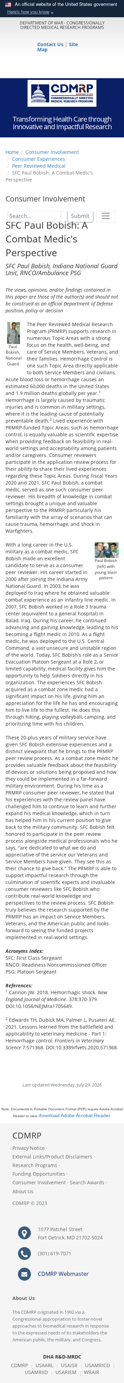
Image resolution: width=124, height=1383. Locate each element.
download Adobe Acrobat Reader (74, 1115)
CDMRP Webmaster (63, 1274)
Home (12, 152)
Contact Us (51, 44)
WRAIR (91, 1372)
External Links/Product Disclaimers (52, 1156)
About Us (22, 1191)
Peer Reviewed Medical (38, 166)
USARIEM (65, 1372)
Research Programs (34, 1165)
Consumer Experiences (38, 159)
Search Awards (87, 1182)
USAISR (69, 1365)
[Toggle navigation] (105, 216)
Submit (80, 216)
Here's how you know (28, 11)
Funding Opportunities (38, 1174)
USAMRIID (36, 1372)
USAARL (44, 1365)
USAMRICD (97, 1365)
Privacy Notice (28, 1148)
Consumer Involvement (52, 152)
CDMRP (19, 1365)
